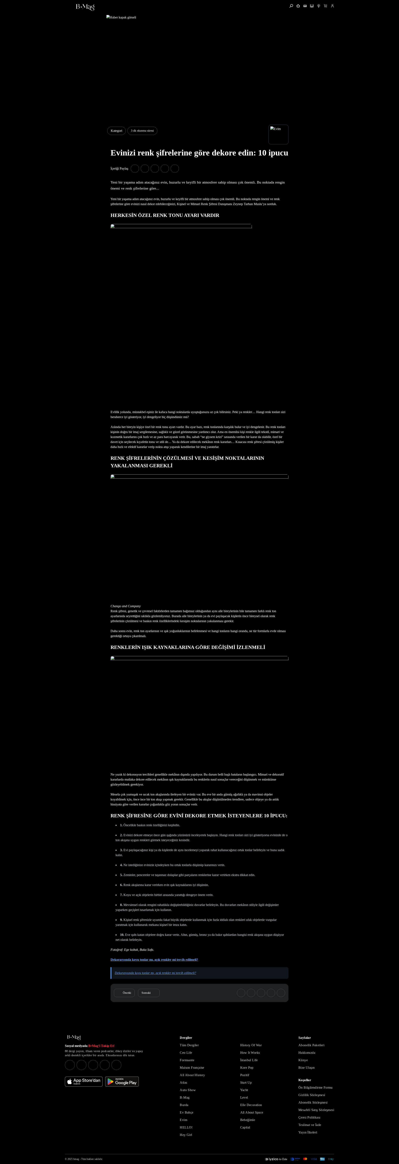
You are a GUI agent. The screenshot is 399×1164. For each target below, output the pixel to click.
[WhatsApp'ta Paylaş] (155, 168)
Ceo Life (186, 1052)
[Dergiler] (305, 6)
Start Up (246, 1082)
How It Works (250, 1052)
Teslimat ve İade (309, 1125)
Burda (184, 1105)
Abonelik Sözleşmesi (313, 1102)
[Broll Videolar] (318, 6)
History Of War (251, 1045)
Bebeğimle (247, 1120)
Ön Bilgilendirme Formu (315, 1087)
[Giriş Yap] (332, 6)
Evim (183, 1120)
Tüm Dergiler (189, 1045)
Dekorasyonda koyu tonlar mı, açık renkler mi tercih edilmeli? (155, 973)
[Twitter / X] (93, 1065)
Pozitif (244, 1075)
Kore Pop (247, 1067)
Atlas (183, 1082)
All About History (192, 1075)
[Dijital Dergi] (312, 6)
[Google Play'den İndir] (122, 1082)
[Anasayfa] (298, 6)
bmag (76, 1159)
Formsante (187, 1060)
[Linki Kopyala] (281, 993)
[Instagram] (70, 1065)
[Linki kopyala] (175, 168)
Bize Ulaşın (306, 1067)
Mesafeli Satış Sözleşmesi (316, 1110)
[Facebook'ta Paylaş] (135, 168)
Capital (245, 1127)
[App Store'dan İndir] (84, 1082)
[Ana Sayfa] (74, 1037)
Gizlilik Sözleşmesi (311, 1095)
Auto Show (188, 1090)
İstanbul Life (249, 1060)
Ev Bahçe (186, 1112)
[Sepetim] (325, 6)
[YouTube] (81, 1065)
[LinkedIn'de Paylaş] (165, 168)
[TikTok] (116, 1065)
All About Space (251, 1112)
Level (244, 1097)
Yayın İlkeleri (307, 1132)
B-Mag (185, 1097)
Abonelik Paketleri (311, 1045)
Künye (303, 1060)
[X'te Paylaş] (145, 168)
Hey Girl (186, 1135)
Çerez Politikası (309, 1117)
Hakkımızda (306, 1052)
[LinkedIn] (105, 1065)
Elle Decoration (251, 1105)
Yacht (244, 1090)
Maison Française (192, 1067)
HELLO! (186, 1127)
